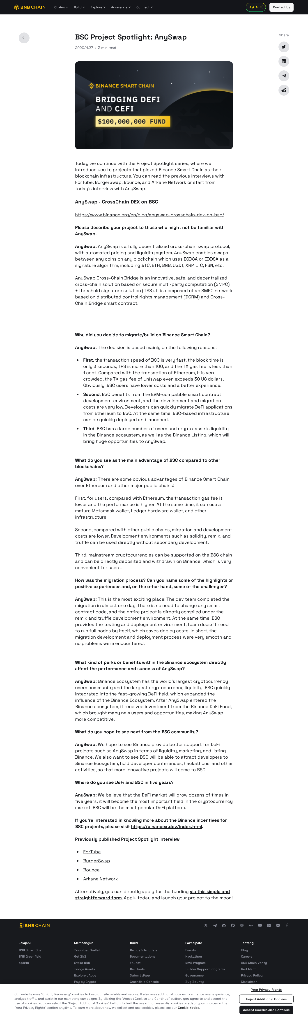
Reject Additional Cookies (266, 999)
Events (190, 950)
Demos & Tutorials (143, 950)
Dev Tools (137, 969)
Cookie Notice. (189, 1008)
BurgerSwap (96, 861)
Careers (246, 956)
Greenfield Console (144, 981)
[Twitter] (283, 47)
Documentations (142, 956)
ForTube (92, 852)
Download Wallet (87, 950)
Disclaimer (249, 981)
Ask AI (254, 7)
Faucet (135, 963)
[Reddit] (283, 90)
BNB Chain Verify (254, 963)
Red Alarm (248, 969)
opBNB (24, 963)
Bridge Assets (84, 969)
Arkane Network (100, 879)
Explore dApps (85, 975)
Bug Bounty (194, 981)
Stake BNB (82, 963)
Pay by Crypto (85, 981)
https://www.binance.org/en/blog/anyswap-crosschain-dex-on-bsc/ (149, 215)
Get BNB (80, 956)
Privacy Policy (252, 975)
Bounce (91, 870)
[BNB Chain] (29, 7)
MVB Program (195, 963)
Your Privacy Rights (266, 990)
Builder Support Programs (205, 969)
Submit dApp (140, 975)
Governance (194, 975)
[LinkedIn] (283, 61)
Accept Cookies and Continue (266, 1010)
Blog (244, 950)
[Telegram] (283, 75)
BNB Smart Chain (31, 950)
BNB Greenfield (30, 956)
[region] (154, 1001)
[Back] (24, 37)
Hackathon (193, 956)
